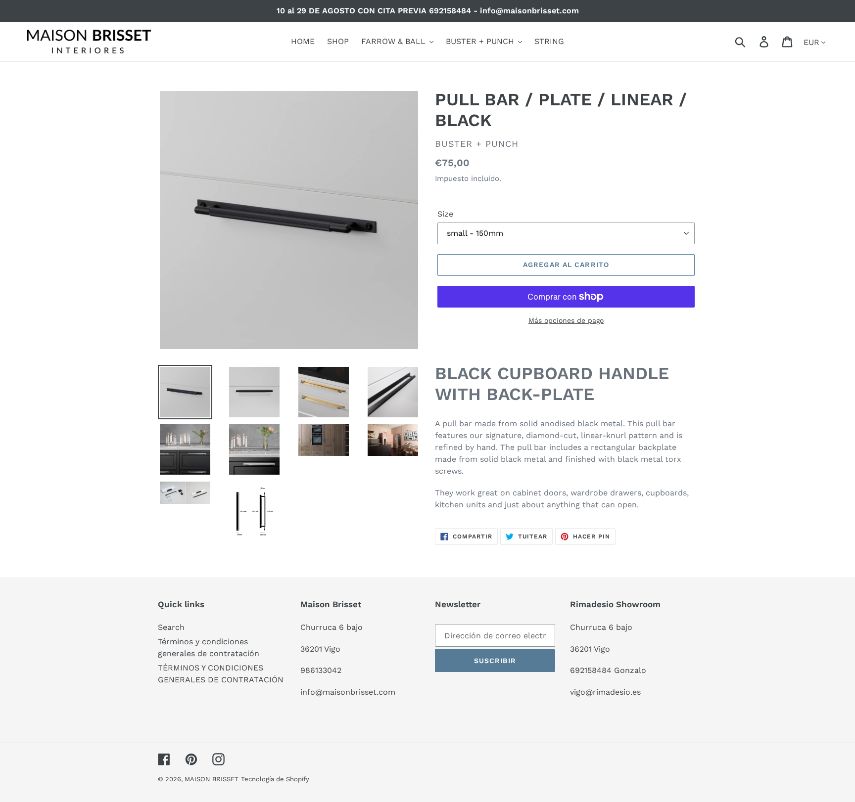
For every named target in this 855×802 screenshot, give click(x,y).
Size (445, 214)
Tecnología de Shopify (275, 779)
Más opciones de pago (566, 320)
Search (171, 627)
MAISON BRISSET (211, 779)
